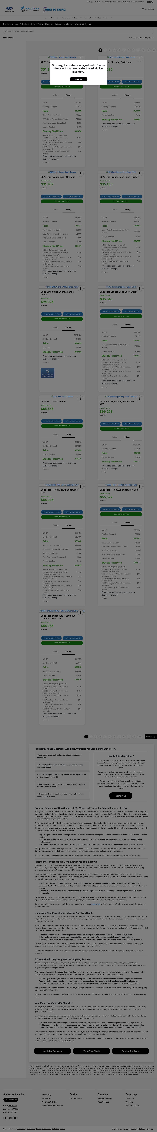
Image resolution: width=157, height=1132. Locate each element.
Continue (78, 79)
